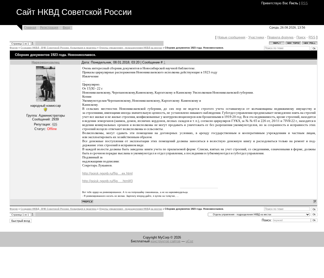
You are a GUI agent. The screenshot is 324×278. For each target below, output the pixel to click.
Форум (14, 48)
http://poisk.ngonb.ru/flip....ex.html (107, 173)
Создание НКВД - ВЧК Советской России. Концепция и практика (58, 48)
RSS (304, 3)
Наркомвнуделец (45, 62)
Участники (256, 37)
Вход (66, 27)
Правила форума (280, 37)
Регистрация (49, 27)
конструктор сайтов (165, 241)
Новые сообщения (231, 37)
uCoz (189, 241)
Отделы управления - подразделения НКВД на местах (130, 48)
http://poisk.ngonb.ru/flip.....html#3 (107, 181)
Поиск (301, 37)
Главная (30, 27)
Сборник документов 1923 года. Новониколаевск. (194, 48)
